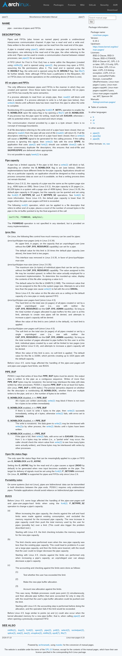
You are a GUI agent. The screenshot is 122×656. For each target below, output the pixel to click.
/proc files (10, 232)
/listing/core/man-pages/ (104, 102)
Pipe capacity (12, 160)
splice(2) (12, 633)
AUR (115, 5)
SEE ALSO (8, 625)
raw (108, 144)
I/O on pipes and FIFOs (17, 82)
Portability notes (13, 480)
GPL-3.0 (49, 649)
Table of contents (99, 107)
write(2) (11, 103)
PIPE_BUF (10, 371)
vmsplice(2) (36, 633)
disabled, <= (27, 398)
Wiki (82, 5)
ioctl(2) (25, 205)
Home (46, 5)
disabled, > (27, 420)
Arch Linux (16, 4)
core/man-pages (100, 35)
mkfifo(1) (12, 630)
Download (112, 10)
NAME (6, 23)
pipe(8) (96, 139)
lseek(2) (35, 154)
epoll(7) (56, 633)
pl (93, 120)
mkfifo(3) (18, 65)
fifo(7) (82, 71)
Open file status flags (16, 454)
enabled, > (27, 433)
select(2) (65, 630)
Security (104, 5)
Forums (72, 5)
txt (104, 144)
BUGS (8, 496)
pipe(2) (34, 49)
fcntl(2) (49, 110)
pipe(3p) (97, 136)
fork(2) (44, 144)
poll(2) (56, 630)
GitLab (92, 5)
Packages (59, 5)
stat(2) (20, 633)
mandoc (59, 645)
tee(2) (27, 633)
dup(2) (21, 630)
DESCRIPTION (11, 34)
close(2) (72, 144)
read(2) (66, 97)
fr (93, 117)
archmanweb (44, 645)
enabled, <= (27, 407)
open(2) (48, 65)
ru (94, 123)
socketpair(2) (78, 630)
